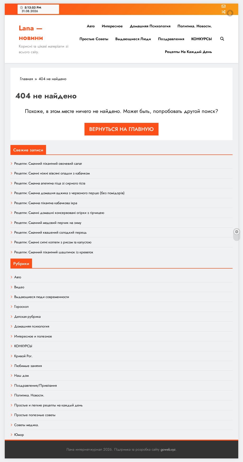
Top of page (230, 13)
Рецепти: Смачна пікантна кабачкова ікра (45, 203)
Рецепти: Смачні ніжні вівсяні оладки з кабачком (52, 173)
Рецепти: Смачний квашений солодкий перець (50, 232)
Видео (19, 287)
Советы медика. (26, 425)
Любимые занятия (28, 365)
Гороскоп (21, 306)
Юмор (19, 434)
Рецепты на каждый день (188, 51)
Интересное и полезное (33, 336)
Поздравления (171, 39)
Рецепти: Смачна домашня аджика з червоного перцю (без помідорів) (69, 193)
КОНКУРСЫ (201, 39)
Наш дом (21, 375)
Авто (91, 26)
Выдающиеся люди (133, 39)
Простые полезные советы (35, 415)
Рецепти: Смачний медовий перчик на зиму (47, 222)
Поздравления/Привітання (35, 385)
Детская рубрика (27, 316)
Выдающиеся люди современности (41, 296)
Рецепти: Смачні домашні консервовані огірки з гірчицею (59, 212)
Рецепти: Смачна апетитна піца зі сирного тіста (49, 183)
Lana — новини (31, 33)
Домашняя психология (150, 26)
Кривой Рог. (23, 356)
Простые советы (93, 39)
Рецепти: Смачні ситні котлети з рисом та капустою (52, 242)
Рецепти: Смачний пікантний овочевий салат (48, 163)
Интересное (112, 26)
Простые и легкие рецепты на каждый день (48, 405)
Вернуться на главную (121, 129)
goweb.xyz (168, 449)
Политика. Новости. (195, 26)
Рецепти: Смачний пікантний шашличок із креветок (53, 252)
